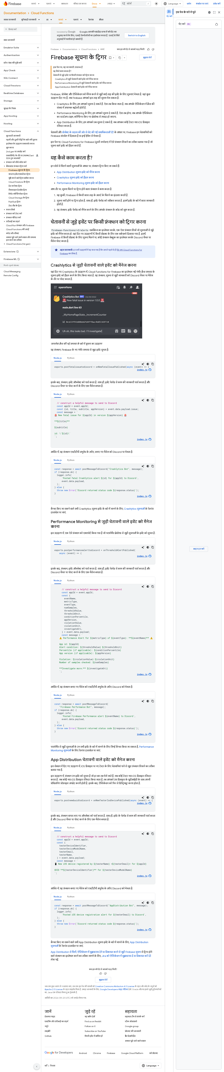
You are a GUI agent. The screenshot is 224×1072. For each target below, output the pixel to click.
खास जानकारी (10, 19)
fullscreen (214, 12)
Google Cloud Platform (132, 1053)
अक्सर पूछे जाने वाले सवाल (135, 1040)
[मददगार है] (148, 49)
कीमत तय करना (79, 3)
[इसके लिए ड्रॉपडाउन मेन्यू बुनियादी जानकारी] (40, 19)
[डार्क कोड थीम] (147, 364)
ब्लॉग (189, 3)
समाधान (64, 3)
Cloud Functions (42, 13)
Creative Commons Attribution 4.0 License (114, 986)
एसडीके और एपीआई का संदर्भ (56, 1021)
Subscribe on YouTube (95, 1031)
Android (83, 1053)
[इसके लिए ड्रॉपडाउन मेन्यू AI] (52, 19)
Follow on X (90, 1026)
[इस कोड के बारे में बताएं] (142, 364)
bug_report (209, 12)
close (219, 12)
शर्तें (46, 1065)
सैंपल (101, 19)
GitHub (48, 1036)
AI (47, 19)
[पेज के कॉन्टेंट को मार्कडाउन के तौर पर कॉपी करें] (120, 57)
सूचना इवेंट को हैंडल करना (75, 177)
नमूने (46, 1026)
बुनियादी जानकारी (28, 19)
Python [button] (70, 358)
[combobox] (136, 3)
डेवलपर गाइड (50, 1016)
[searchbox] (20, 29)
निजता (52, 1065)
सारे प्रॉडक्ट (153, 1053)
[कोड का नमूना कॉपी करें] (152, 364)
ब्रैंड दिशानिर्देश (130, 1036)
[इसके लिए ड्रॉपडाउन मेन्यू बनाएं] (39, 3)
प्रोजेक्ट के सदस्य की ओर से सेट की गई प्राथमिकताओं (86, 132)
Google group (132, 1026)
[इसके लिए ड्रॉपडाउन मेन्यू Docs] (101, 3)
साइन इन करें (198, 548)
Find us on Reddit (93, 1021)
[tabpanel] (103, 370)
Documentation (15, 13)
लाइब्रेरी (47, 1031)
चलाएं (48, 3)
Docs (94, 3)
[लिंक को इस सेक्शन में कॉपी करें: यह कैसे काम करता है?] (95, 158)
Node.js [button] (58, 358)
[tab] (57, 357)
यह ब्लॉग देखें (90, 1016)
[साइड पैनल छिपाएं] (37, 1066)
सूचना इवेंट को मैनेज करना (78, 172)
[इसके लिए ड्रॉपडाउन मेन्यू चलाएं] (55, 3)
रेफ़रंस (91, 19)
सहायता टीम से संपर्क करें (134, 1016)
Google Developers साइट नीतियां (114, 989)
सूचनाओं (134, 508)
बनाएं (33, 3)
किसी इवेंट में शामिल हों (94, 1036)
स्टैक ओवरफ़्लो (131, 1021)
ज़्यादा (109, 3)
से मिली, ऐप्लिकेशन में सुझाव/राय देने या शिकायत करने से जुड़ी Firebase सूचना (96, 952)
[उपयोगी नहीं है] (153, 49)
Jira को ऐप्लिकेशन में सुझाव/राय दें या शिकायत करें (125, 956)
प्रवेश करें (216, 3)
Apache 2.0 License (54, 989)
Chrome (97, 1053)
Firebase (55, 49)
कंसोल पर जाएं (202, 3)
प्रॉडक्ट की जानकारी (133, 1031)
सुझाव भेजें (147, 57)
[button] (18, 48)
